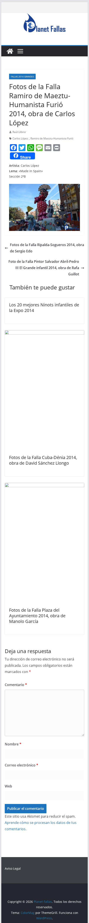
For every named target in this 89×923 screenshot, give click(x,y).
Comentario (16, 684)
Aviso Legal (13, 868)
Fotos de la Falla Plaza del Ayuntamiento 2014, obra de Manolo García (37, 615)
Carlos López (20, 138)
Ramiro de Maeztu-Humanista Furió (51, 138)
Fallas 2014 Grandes (22, 76)
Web (8, 786)
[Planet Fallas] (10, 51)
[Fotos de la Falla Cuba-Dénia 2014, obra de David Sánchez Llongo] (44, 333)
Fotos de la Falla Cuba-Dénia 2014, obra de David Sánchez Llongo (43, 460)
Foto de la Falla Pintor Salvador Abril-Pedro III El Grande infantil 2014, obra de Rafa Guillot (43, 267)
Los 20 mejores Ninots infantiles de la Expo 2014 (44, 307)
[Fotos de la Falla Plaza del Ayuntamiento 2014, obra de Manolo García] (44, 486)
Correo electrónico (21, 765)
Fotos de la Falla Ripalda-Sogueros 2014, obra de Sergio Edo (47, 247)
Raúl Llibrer (19, 132)
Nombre (13, 744)
